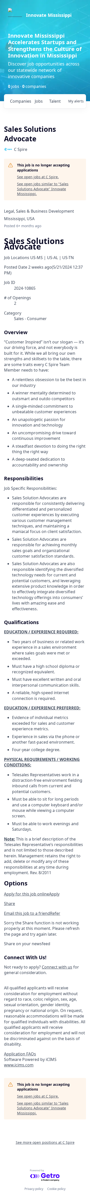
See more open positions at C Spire (45, 1142)
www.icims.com (19, 1065)
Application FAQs (20, 1054)
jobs (39, 101)
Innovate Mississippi (49, 15)
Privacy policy (33, 1189)
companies (20, 101)
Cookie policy (56, 1189)
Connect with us (57, 967)
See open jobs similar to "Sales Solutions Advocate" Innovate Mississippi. (42, 189)
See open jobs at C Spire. (38, 176)
